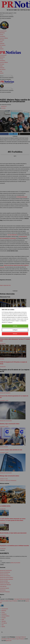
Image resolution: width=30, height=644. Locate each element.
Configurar (15, 329)
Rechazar (15, 333)
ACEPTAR (15, 326)
